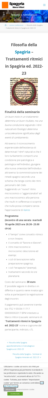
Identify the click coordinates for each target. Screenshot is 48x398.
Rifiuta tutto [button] (10, 389)
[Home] (5, 25)
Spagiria (22, 52)
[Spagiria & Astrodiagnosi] (13, 5)
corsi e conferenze (16, 25)
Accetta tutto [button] (15, 394)
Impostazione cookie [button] (25, 389)
